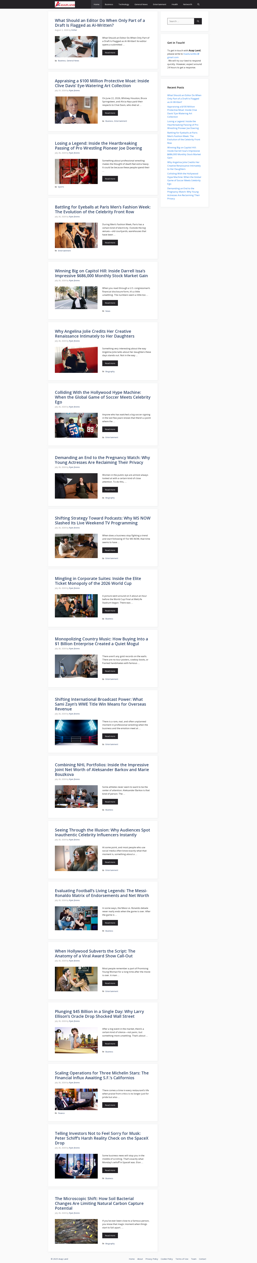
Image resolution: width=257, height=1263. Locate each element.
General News (141, 4)
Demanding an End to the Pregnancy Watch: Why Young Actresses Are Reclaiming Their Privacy (102, 460)
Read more (110, 52)
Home (96, 4)
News (107, 311)
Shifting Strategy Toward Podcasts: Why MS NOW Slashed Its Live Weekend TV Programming (102, 520)
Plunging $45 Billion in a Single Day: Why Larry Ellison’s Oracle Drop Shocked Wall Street (99, 1014)
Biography (110, 371)
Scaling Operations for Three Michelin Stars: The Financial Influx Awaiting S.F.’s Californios (102, 1075)
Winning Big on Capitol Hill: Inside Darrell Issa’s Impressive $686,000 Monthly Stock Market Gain (101, 273)
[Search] (198, 21)
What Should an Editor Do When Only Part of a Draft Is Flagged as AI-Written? (100, 23)
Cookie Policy (167, 1259)
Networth (187, 4)
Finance (61, 1113)
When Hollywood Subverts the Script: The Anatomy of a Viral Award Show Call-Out (95, 953)
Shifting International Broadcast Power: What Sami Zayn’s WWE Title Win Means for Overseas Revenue (100, 704)
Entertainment (159, 4)
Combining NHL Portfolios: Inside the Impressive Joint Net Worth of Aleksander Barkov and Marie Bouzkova (102, 769)
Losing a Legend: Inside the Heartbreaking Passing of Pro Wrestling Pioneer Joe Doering (98, 145)
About (140, 1259)
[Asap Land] (65, 4)
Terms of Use (181, 1259)
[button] (198, 4)
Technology (123, 4)
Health (175, 4)
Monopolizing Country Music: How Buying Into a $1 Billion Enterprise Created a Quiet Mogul (101, 641)
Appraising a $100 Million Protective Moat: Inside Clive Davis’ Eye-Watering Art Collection (102, 83)
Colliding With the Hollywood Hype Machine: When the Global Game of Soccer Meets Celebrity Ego (102, 397)
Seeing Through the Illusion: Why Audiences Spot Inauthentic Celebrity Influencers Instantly (102, 832)
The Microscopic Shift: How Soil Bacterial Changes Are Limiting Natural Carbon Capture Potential (99, 1203)
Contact (202, 1259)
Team (193, 1259)
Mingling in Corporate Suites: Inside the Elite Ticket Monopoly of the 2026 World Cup (98, 581)
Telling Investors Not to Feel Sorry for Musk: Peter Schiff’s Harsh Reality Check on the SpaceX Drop (101, 1138)
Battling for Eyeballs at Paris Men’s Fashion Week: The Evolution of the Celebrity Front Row (103, 209)
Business (109, 4)
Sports (61, 186)
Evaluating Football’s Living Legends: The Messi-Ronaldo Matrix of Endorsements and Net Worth (102, 893)
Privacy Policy (151, 1259)
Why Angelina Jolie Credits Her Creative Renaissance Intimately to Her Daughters (94, 333)
